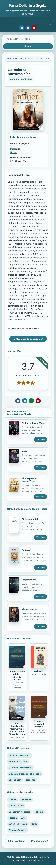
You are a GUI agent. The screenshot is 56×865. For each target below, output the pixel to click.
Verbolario (39, 671)
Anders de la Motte (18, 761)
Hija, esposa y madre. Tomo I (29, 479)
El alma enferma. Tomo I (34, 423)
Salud (34, 824)
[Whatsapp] (31, 400)
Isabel (25, 451)
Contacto (30, 860)
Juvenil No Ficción (18, 824)
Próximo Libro (38, 841)
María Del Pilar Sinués (20, 79)
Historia (13, 818)
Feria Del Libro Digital (28, 5)
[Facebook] (28, 27)
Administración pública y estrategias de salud (17, 675)
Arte (23, 818)
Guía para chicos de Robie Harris (25, 774)
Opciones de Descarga (28, 338)
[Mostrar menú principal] (50, 21)
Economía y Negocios (19, 812)
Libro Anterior (17, 841)
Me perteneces (29, 609)
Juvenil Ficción (16, 805)
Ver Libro (40, 439)
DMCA (40, 860)
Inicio (9, 58)
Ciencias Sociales (17, 830)
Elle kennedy (15, 780)
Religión (39, 812)
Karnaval (26, 550)
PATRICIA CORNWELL (19, 755)
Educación (26, 799)
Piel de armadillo (30, 519)
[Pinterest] (34, 27)
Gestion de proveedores (21, 767)
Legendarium (29, 579)
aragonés (30, 780)
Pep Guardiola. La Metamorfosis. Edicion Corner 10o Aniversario (17, 728)
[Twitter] (21, 27)
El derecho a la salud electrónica (39, 724)
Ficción (18, 58)
